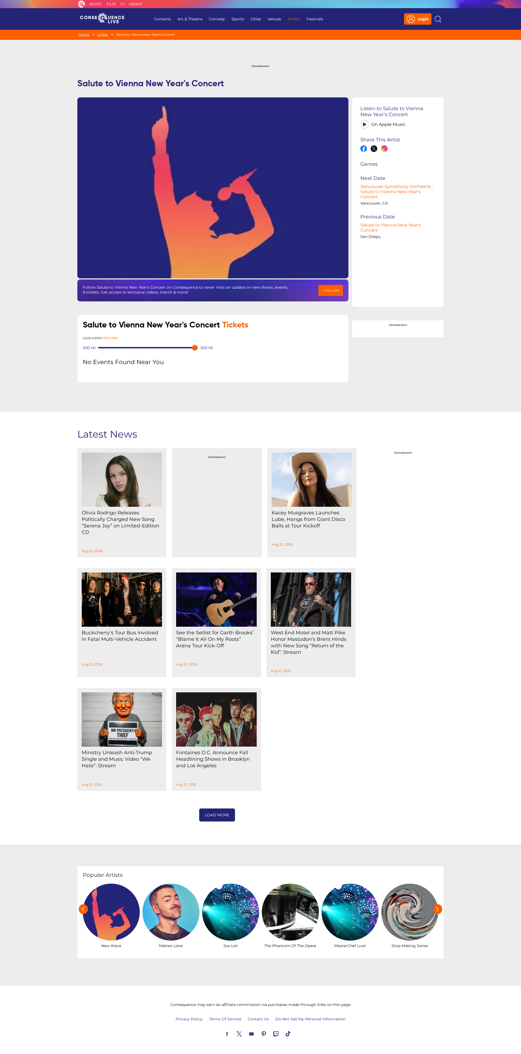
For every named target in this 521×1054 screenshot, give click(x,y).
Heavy (135, 4)
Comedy (217, 19)
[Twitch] (282, 1033)
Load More (217, 815)
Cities (255, 19)
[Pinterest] (270, 1033)
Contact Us (258, 1019)
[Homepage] (104, 19)
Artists (294, 19)
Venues (274, 19)
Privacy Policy (189, 1019)
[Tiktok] (294, 1033)
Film (111, 4)
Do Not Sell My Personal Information (310, 1019)
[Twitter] (245, 1033)
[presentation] (83, 909)
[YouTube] (257, 1033)
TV (122, 4)
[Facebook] (233, 1033)
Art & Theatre (189, 19)
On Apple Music (388, 124)
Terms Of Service (225, 1019)
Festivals (315, 19)
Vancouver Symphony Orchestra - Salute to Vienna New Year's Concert (396, 191)
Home (84, 35)
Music (95, 4)
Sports (237, 19)
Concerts (162, 19)
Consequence (81, 4)
